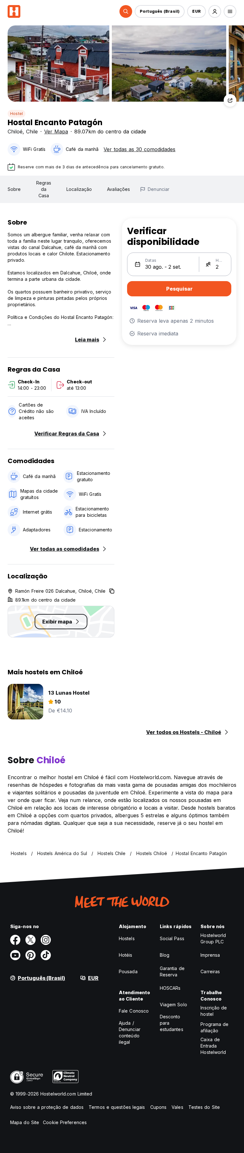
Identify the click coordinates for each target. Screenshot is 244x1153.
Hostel (16, 113)
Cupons (158, 1107)
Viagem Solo (173, 1004)
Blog (164, 955)
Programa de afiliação (214, 1027)
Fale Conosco (134, 1011)
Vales (177, 1107)
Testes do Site (204, 1107)
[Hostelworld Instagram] (46, 940)
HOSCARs (170, 988)
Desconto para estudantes (171, 1023)
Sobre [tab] (14, 189)
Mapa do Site (24, 1122)
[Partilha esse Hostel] (230, 100)
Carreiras (210, 971)
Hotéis (125, 955)
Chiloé (15, 131)
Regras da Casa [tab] (43, 189)
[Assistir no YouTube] (15, 955)
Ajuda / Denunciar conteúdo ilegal (129, 1032)
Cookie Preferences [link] (65, 1122)
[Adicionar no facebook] (15, 940)
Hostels (127, 938)
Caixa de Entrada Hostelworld (213, 1046)
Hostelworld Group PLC (213, 938)
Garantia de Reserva (172, 971)
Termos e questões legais (117, 1107)
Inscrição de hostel (213, 1011)
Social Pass (172, 938)
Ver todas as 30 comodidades (139, 149)
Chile (32, 131)
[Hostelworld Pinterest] (30, 955)
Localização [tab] (79, 189)
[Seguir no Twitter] (30, 940)
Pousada (128, 971)
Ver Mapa (56, 131)
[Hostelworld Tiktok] (46, 955)
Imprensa (210, 955)
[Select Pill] (125, 11)
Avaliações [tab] (118, 189)
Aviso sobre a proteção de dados (47, 1107)
